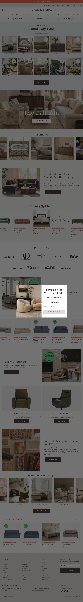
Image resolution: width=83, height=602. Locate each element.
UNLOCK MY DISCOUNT (54, 312)
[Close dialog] (65, 286)
